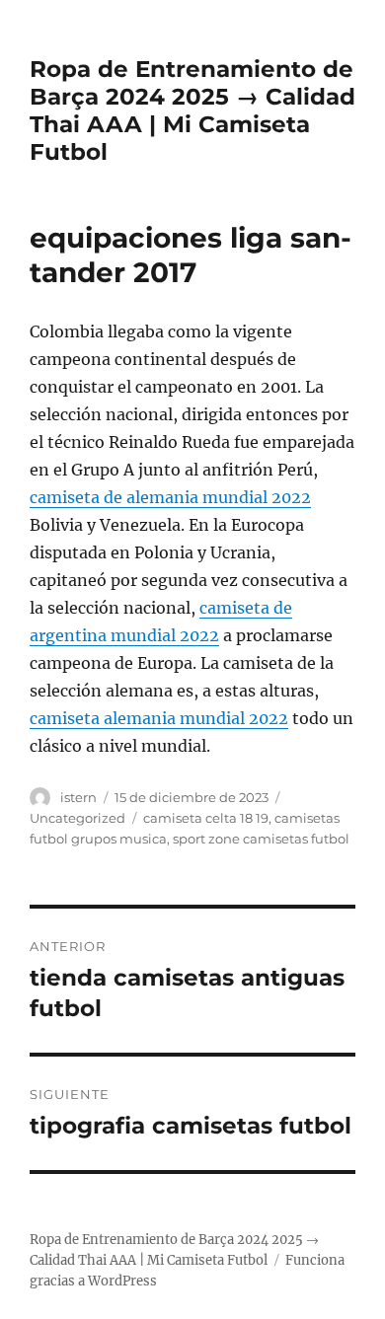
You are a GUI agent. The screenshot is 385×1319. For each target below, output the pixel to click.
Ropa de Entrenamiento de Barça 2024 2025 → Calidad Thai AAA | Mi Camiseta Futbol (192, 110)
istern (78, 797)
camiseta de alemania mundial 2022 (170, 497)
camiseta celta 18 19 (206, 818)
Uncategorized (77, 818)
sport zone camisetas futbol (261, 838)
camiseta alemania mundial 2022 (159, 718)
